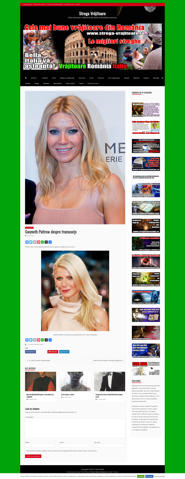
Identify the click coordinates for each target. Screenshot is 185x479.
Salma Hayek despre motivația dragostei (107, 360)
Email (62, 442)
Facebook (30, 352)
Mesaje (126, 78)
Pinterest (53, 352)
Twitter (42, 352)
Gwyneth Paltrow (38, 344)
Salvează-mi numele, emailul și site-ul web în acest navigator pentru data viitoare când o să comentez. (62, 451)
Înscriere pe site (69, 4)
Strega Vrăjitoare (92, 13)
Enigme (146, 78)
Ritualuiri (46, 83)
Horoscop (82, 78)
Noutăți (27, 83)
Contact (77, 4)
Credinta (45, 78)
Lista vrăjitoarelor (114, 78)
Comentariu (29, 417)
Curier (54, 78)
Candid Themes (112, 472)
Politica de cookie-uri (40, 4)
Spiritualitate (57, 83)
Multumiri (136, 78)
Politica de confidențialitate (55, 4)
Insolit (92, 78)
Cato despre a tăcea (67, 394)
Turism (81, 83)
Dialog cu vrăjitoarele (67, 78)
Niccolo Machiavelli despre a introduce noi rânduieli (40, 395)
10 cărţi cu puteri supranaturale (39, 360)
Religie (36, 83)
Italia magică (70, 83)
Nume (27, 442)
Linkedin (65, 352)
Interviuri (101, 78)
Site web (97, 442)
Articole (33, 78)
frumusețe (30, 344)
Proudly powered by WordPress (77, 472)
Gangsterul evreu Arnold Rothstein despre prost (109, 395)
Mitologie (156, 78)
